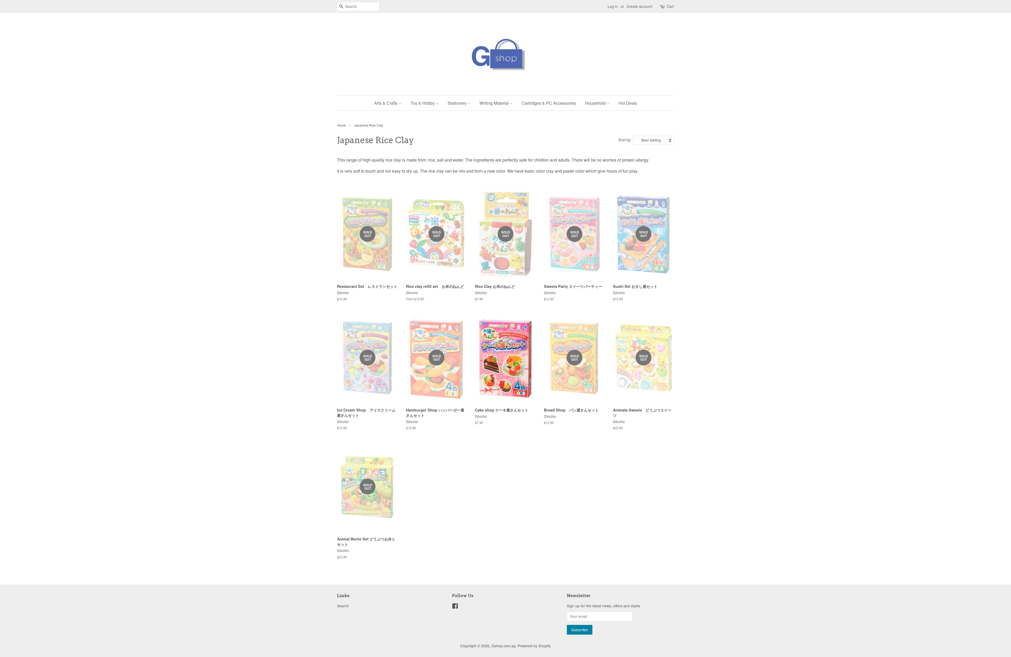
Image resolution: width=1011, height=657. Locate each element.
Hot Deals (627, 103)
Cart (670, 6)
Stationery (458, 103)
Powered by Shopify (534, 645)
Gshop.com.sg (504, 645)
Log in (613, 6)
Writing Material (494, 103)
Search (343, 605)
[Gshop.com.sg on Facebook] (455, 606)
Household (596, 103)
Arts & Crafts (386, 103)
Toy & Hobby (423, 103)
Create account (639, 6)
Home (341, 125)
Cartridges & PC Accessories (549, 103)
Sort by (624, 139)
